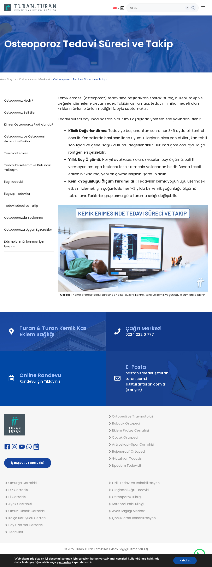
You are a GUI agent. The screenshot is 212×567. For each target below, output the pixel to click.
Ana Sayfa (8, 79)
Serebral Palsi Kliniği (128, 504)
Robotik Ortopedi (126, 423)
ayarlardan (64, 562)
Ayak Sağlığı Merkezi (128, 511)
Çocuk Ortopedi (125, 437)
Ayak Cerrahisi (20, 504)
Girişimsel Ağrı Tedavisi (130, 490)
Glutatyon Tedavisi (127, 458)
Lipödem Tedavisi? (127, 465)
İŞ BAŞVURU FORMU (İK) (27, 463)
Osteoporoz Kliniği (126, 497)
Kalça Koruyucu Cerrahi (27, 518)
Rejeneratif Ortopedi (128, 451)
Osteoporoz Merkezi (34, 79)
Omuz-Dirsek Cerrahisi (26, 511)
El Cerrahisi (17, 497)
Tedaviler (15, 532)
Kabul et (184, 560)
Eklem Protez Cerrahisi (130, 430)
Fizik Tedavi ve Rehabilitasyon (136, 482)
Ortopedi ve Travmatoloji (132, 416)
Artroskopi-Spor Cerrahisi (133, 444)
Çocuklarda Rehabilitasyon (134, 518)
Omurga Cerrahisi (22, 482)
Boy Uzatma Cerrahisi (25, 525)
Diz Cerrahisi (18, 490)
